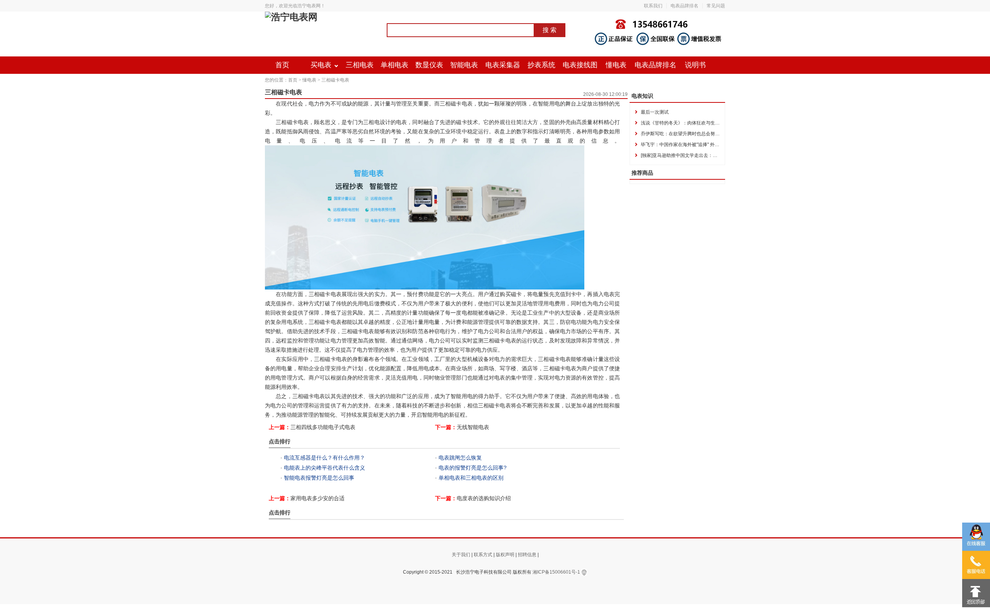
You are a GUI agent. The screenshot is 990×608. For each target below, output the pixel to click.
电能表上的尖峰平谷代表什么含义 (324, 468)
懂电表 (616, 65)
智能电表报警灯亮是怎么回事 (319, 478)
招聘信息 (527, 554)
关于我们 (461, 554)
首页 (282, 65)
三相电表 (360, 65)
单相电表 (394, 65)
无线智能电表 (473, 427)
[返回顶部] (976, 593)
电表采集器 (502, 65)
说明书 (695, 65)
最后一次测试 (655, 112)
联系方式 (483, 554)
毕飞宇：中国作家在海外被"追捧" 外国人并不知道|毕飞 (697, 144)
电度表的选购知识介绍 (484, 498)
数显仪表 (429, 65)
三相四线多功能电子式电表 (322, 427)
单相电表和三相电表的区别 (471, 478)
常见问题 (716, 6)
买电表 (321, 65)
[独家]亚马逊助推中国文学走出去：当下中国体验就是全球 (700, 155)
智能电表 (464, 65)
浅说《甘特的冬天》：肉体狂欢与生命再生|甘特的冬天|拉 (700, 123)
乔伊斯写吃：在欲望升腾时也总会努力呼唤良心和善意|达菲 (702, 133)
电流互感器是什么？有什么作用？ (324, 458)
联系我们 (653, 6)
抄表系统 (541, 65)
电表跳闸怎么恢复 (460, 458)
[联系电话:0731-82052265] (976, 565)
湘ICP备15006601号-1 (556, 572)
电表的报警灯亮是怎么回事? (473, 468)
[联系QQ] (976, 537)
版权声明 (505, 554)
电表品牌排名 (684, 6)
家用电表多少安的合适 (317, 498)
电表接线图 (580, 65)
